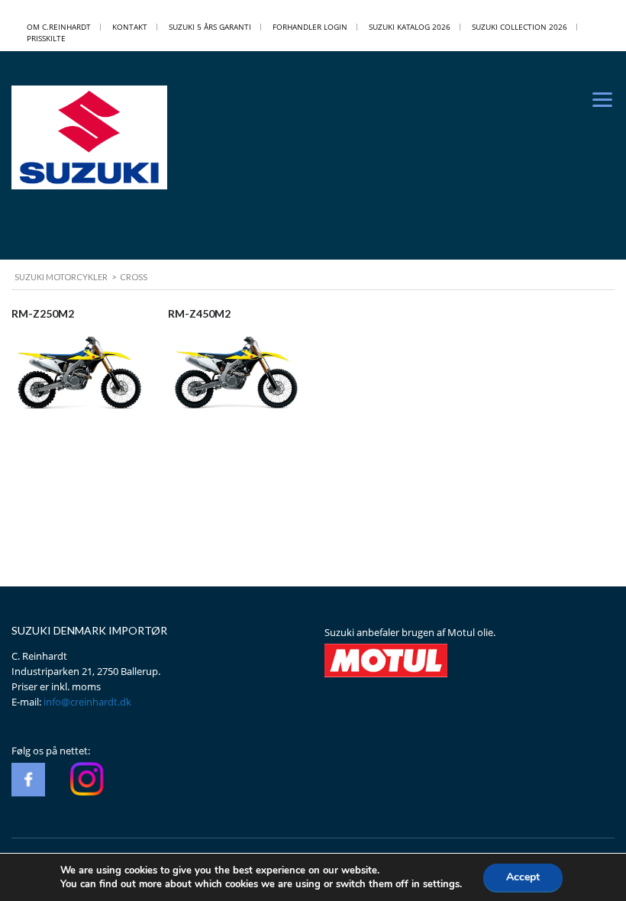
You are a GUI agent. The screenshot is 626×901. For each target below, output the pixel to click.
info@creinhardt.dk (87, 702)
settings (441, 884)
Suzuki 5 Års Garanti (210, 26)
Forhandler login (310, 26)
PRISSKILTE (46, 38)
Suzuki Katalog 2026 (409, 26)
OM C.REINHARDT (59, 26)
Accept (523, 877)
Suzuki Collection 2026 (519, 26)
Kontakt (129, 26)
